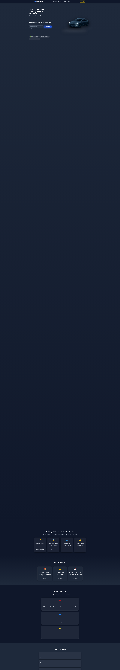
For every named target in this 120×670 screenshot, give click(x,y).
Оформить (83, 1)
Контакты (69, 1)
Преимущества (54, 1)
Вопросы (64, 1)
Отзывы (59, 1)
